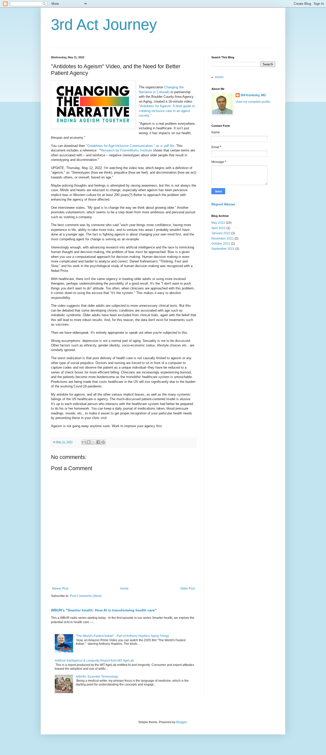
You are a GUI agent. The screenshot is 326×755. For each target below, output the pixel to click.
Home (124, 588)
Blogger (181, 722)
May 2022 (218, 223)
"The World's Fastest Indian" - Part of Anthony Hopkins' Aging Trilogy (122, 636)
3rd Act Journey (104, 24)
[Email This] (83, 442)
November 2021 (222, 238)
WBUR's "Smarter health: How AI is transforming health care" (104, 610)
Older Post (187, 588)
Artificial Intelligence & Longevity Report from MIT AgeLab (94, 660)
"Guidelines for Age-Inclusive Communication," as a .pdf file (130, 146)
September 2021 (223, 248)
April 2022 (218, 228)
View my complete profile (253, 102)
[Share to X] (93, 442)
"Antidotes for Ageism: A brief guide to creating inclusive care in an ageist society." (167, 110)
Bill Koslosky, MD (253, 95)
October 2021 (220, 243)
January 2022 (220, 233)
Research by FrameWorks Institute (126, 150)
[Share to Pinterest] (103, 442)
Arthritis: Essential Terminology (97, 676)
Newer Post (60, 588)
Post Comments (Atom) (86, 596)
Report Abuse (223, 204)
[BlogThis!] (88, 442)
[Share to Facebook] (98, 442)
